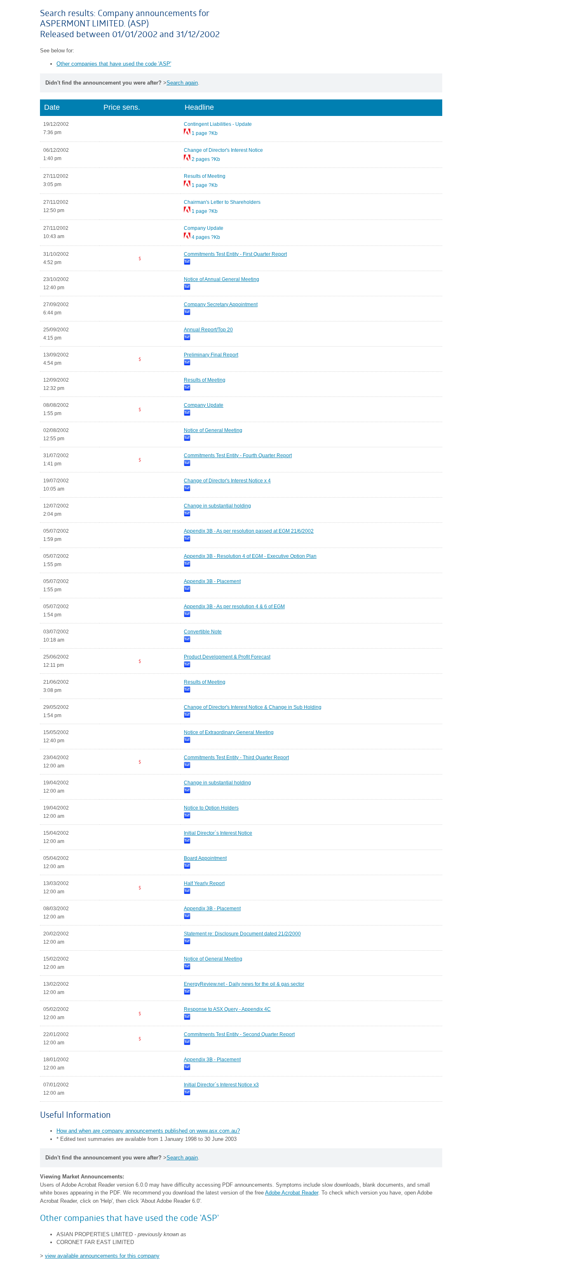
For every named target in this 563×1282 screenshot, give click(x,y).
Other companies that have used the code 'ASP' (113, 64)
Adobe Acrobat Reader (291, 1193)
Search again (182, 83)
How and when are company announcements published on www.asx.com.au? (148, 1131)
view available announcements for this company (102, 1256)
